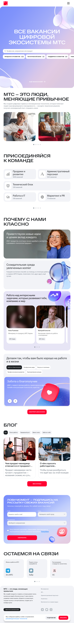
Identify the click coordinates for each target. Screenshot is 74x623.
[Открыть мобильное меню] (68, 3)
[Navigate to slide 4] (40, 208)
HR (42, 592)
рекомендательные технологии (16, 619)
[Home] (6, 3)
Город (39, 511)
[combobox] (51, 514)
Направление (11, 520)
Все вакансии (45, 589)
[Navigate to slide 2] (35, 208)
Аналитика (44, 599)
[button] (20, 126)
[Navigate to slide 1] (33, 208)
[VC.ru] (51, 609)
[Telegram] (42, 609)
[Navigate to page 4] (40, 144)
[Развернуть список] (44, 592)
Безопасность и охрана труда (49, 602)
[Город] (64, 514)
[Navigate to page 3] (38, 144)
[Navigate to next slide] (15, 401)
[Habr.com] (46, 609)
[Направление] (64, 523)
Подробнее (45, 532)
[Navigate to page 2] (35, 144)
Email (8, 511)
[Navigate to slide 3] (38, 208)
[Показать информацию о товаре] (32, 115)
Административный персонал (49, 595)
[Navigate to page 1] (33, 144)
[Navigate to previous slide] (10, 401)
